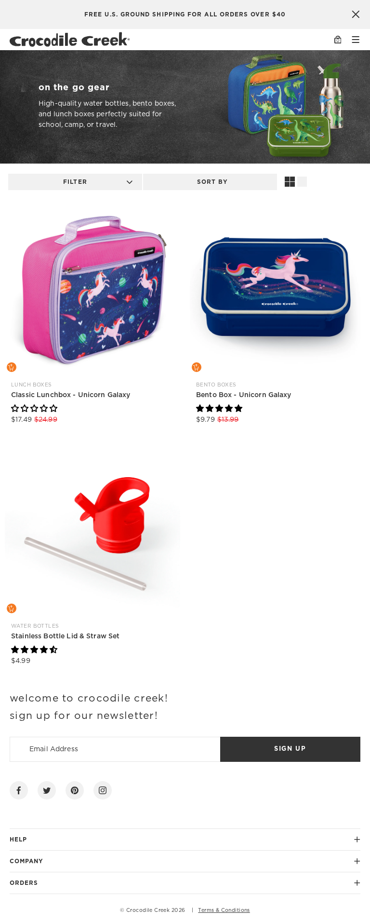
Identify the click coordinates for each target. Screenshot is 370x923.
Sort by (212, 182)
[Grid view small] (302, 182)
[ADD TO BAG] (11, 367)
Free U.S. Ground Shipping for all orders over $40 (185, 14)
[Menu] (355, 39)
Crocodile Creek (148, 910)
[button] (34, 409)
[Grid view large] (290, 182)
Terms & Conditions (224, 910)
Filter (75, 182)
